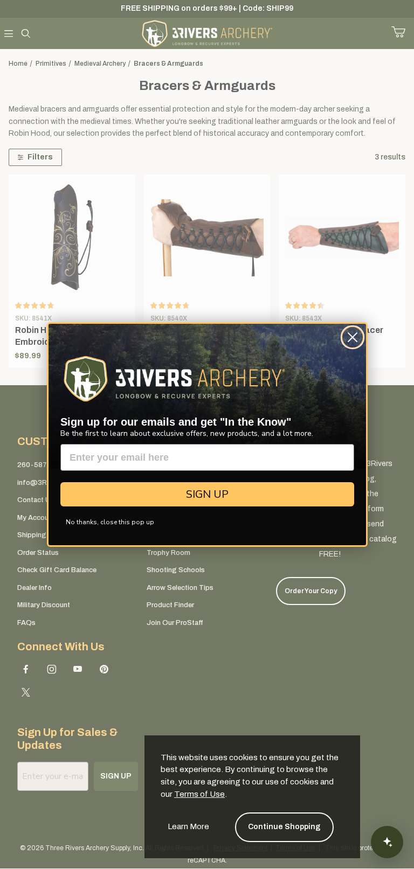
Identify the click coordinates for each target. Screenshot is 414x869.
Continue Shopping (284, 827)
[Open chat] (387, 842)
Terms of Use (199, 794)
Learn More (188, 826)
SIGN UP (207, 494)
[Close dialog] (352, 337)
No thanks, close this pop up (110, 522)
